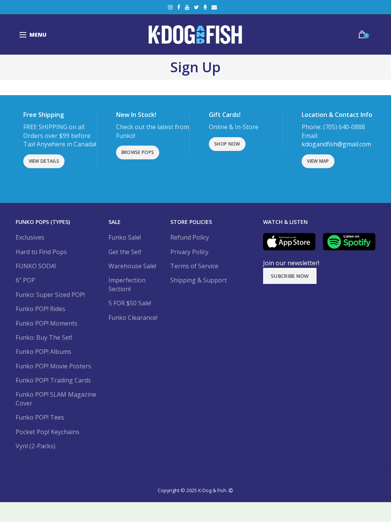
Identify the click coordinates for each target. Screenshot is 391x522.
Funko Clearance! (132, 317)
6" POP (25, 280)
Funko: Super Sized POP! (50, 294)
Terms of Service (194, 266)
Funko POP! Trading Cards (53, 380)
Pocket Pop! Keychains (47, 432)
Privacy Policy (189, 252)
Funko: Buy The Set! (44, 337)
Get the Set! (124, 252)
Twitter (196, 7)
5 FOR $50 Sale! (129, 303)
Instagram (170, 7)
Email (214, 7)
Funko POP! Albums (43, 351)
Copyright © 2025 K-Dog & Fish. (193, 490)
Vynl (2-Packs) (35, 446)
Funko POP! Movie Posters (53, 366)
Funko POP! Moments (47, 323)
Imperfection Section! (126, 284)
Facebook (179, 7)
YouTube (187, 7)
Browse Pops (137, 152)
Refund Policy (189, 237)
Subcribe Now (290, 275)
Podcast (205, 7)
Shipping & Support (198, 280)
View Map (318, 161)
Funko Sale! (124, 237)
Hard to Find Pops (41, 252)
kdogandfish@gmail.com (336, 144)
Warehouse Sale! (132, 266)
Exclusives (30, 237)
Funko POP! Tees (40, 417)
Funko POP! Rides (40, 309)
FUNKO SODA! (36, 266)
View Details (44, 161)
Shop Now (227, 144)
